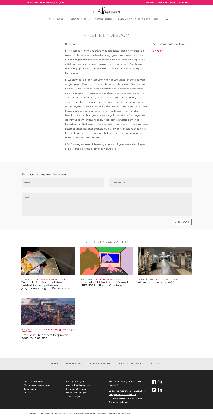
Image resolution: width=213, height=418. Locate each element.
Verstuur (182, 221)
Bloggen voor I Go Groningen (37, 385)
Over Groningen (78, 19)
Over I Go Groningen (146, 19)
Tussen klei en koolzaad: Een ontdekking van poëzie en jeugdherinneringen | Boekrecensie (46, 285)
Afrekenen (162, 3)
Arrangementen (103, 19)
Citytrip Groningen (75, 381)
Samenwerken (30, 389)
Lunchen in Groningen (76, 389)
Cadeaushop (125, 19)
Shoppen (54, 279)
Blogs (60, 19)
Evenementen (101, 279)
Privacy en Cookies (86, 413)
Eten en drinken (100, 363)
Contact (156, 363)
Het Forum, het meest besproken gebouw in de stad (44, 336)
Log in (173, 3)
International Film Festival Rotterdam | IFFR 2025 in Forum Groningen (106, 284)
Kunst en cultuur (115, 279)
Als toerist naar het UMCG (156, 282)
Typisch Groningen (66, 330)
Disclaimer (101, 413)
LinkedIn (158, 50)
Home (51, 19)
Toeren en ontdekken (48, 330)
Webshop (150, 3)
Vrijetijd (62, 279)
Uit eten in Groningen (76, 393)
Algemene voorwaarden (119, 413)
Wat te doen (26, 332)
